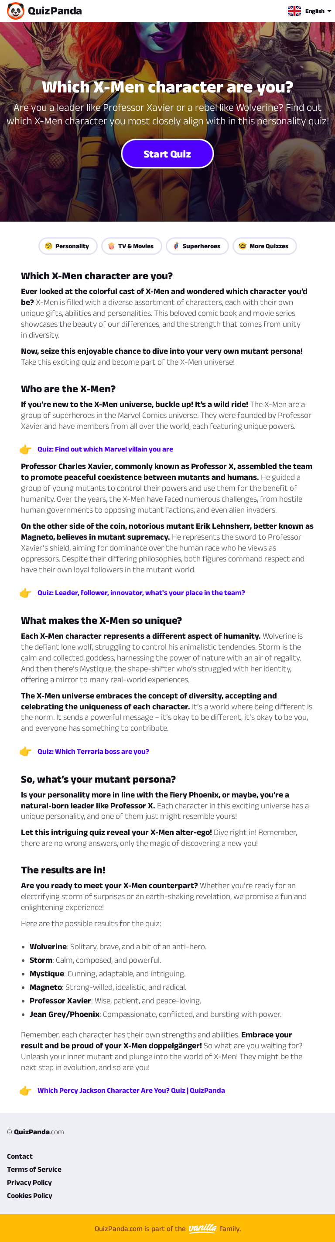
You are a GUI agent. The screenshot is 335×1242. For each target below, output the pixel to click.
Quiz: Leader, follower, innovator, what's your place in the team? (141, 592)
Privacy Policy (29, 1182)
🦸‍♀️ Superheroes (196, 246)
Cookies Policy (29, 1195)
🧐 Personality (66, 246)
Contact (20, 1156)
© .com (35, 1132)
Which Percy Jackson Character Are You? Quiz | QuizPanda (131, 1090)
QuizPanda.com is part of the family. (168, 1228)
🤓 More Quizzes (263, 246)
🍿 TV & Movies (130, 246)
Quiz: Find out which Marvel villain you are (105, 449)
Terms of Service (34, 1169)
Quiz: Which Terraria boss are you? (93, 751)
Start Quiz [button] (168, 153)
